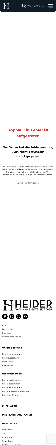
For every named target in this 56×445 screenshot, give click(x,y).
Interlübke (7, 437)
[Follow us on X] (18, 316)
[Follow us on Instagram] (11, 316)
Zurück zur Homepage (28, 183)
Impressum (7, 333)
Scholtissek (7, 441)
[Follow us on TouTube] (25, 316)
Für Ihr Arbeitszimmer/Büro (15, 391)
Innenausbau (8, 361)
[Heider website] (6, 6)
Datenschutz (8, 329)
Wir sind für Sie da (36, 6)
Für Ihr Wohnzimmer (12, 380)
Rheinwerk (7, 430)
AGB (4, 325)
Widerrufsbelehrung (11, 337)
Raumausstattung (10, 358)
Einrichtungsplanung (12, 354)
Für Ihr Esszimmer (11, 384)
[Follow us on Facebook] (5, 316)
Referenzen (7, 365)
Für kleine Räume (10, 395)
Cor (4, 433)
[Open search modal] (24, 6)
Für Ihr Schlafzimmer (12, 387)
